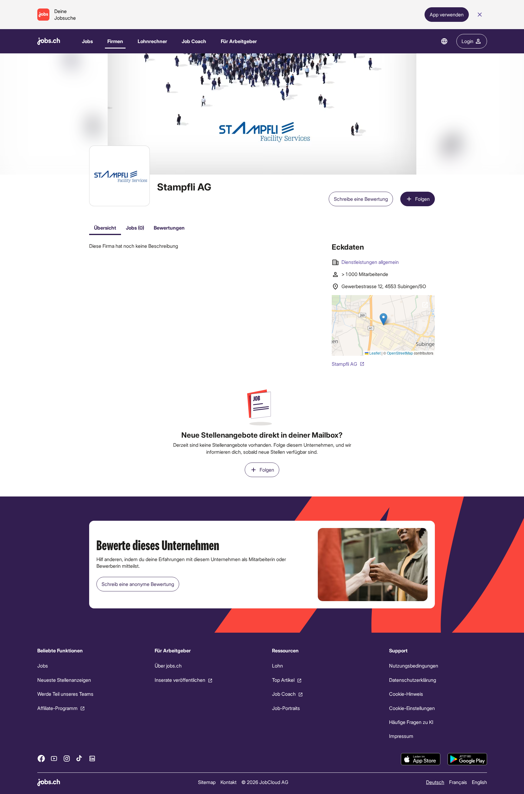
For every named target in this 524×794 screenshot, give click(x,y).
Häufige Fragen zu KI (411, 722)
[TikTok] (79, 758)
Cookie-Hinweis (406, 694)
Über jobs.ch (167, 666)
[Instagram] (67, 758)
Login (467, 41)
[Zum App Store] (420, 759)
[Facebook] (41, 758)
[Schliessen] (479, 14)
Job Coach (194, 41)
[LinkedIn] (92, 758)
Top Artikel (283, 680)
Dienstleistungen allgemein (370, 262)
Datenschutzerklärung (412, 680)
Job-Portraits (286, 708)
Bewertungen (169, 227)
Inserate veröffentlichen (179, 680)
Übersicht (105, 227)
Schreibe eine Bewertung (361, 199)
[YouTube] (54, 758)
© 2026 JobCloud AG (264, 782)
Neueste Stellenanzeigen (64, 680)
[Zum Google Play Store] (467, 759)
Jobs (87, 41)
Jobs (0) (135, 227)
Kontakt (228, 782)
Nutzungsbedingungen (413, 666)
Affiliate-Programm (57, 708)
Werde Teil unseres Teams (65, 694)
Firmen (115, 41)
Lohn (277, 666)
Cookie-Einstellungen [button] (412, 708)
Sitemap (206, 782)
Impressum (401, 736)
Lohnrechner (152, 41)
